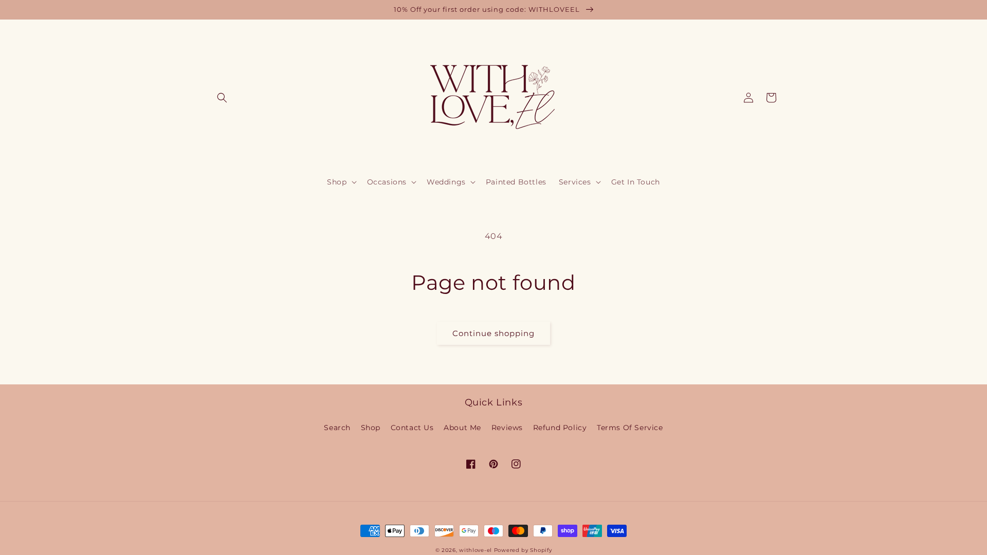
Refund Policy (560, 427)
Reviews (507, 427)
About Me (462, 427)
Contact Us (412, 427)
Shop (370, 427)
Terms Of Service (630, 427)
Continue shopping (493, 333)
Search (337, 427)
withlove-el (475, 550)
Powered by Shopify (523, 550)
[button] (222, 97)
